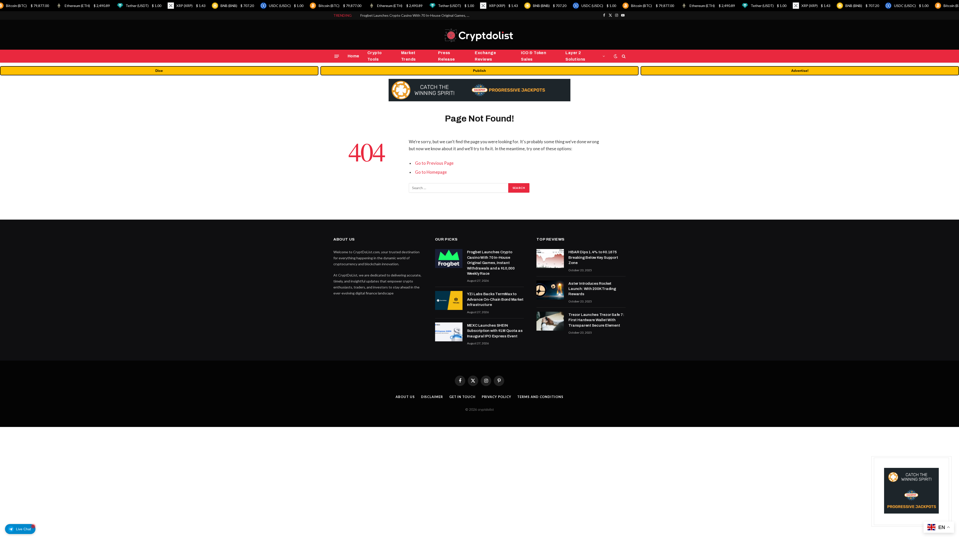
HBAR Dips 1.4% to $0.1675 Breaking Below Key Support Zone (593, 257)
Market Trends (408, 56)
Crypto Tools (374, 56)
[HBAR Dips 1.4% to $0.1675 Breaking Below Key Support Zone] (550, 258)
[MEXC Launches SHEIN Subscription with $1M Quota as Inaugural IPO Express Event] (449, 331)
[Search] (623, 56)
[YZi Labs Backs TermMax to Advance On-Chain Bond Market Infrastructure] (449, 300)
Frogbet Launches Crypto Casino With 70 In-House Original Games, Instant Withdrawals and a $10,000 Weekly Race (491, 262)
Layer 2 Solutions (575, 56)
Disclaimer (432, 397)
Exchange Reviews (485, 56)
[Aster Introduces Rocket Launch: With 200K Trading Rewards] (550, 289)
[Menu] (336, 56)
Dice (159, 71)
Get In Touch (462, 397)
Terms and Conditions (540, 397)
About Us (405, 397)
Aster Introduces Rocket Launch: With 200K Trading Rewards (592, 288)
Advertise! (800, 71)
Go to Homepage (431, 172)
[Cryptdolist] (479, 34)
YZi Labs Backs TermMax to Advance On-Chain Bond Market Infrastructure (416, 15)
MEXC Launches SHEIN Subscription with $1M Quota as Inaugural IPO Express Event (495, 330)
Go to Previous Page (434, 163)
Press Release (446, 56)
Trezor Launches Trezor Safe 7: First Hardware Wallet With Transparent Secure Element (596, 320)
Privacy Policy (496, 397)
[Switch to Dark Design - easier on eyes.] (616, 56)
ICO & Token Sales (533, 56)
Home (353, 56)
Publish (479, 71)
